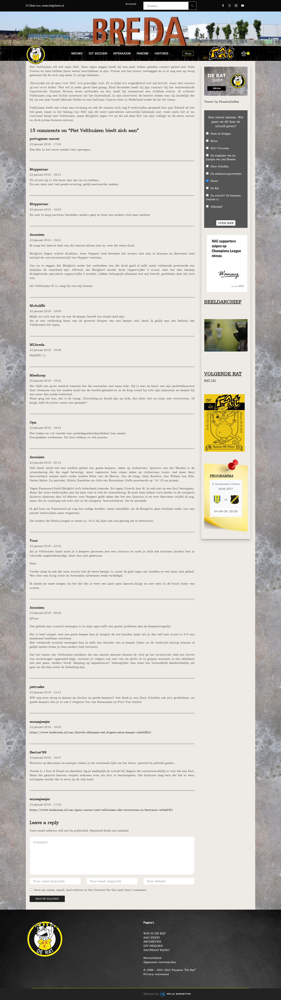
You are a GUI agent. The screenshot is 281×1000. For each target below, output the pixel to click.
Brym (214, 141)
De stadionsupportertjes (225, 173)
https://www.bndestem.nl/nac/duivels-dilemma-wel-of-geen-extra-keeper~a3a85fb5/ (91, 732)
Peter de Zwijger (220, 133)
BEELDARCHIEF (222, 301)
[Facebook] (223, 5)
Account (130, 4)
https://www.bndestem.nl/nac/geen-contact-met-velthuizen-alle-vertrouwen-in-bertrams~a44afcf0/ (101, 810)
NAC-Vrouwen (219, 148)
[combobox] (167, 6)
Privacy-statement (156, 974)
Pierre (214, 181)
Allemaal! (216, 206)
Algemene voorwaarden (159, 962)
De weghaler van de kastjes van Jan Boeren (221, 157)
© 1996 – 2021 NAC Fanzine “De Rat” (169, 970)
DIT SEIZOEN (153, 946)
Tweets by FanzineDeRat (221, 101)
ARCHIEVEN (152, 941)
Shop (188, 53)
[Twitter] (229, 5)
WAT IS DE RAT (154, 933)
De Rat (214, 188)
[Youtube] (242, 5)
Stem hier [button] (226, 223)
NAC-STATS (151, 937)
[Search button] (192, 6)
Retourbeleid (152, 958)
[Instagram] (236, 5)
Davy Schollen (219, 166)
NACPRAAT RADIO (156, 950)
